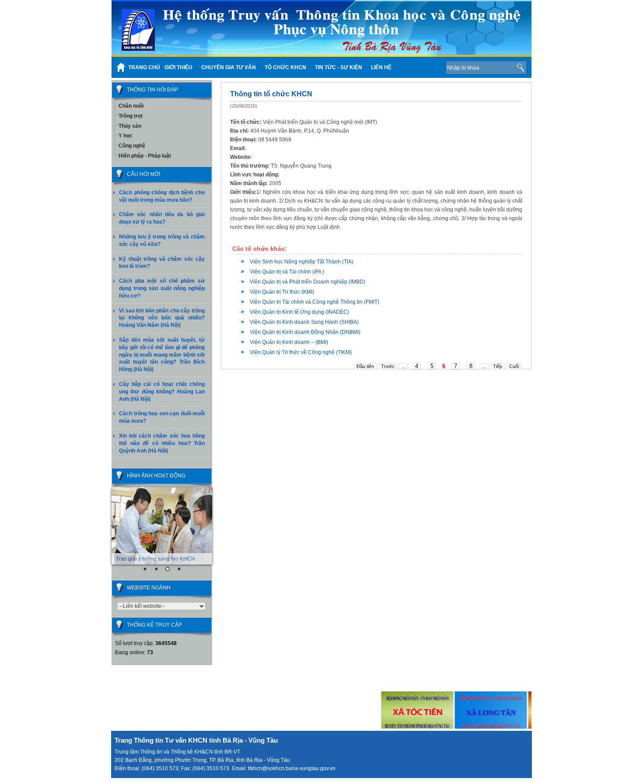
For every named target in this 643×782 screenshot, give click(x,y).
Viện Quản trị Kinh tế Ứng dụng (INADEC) (299, 312)
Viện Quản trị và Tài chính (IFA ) (287, 272)
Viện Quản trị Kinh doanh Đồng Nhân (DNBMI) (305, 332)
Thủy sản (130, 126)
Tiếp (497, 366)
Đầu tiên (365, 366)
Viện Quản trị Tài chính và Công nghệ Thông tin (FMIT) (314, 302)
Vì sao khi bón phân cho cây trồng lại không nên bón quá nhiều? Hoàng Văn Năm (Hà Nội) (162, 318)
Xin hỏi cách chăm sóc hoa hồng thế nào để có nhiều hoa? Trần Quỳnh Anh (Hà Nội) (162, 443)
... (403, 366)
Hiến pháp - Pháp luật (145, 156)
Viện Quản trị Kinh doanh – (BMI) (289, 342)
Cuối (514, 366)
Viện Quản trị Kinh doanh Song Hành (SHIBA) (304, 322)
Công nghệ (132, 146)
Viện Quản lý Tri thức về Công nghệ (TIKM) (301, 352)
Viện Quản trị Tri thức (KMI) (282, 292)
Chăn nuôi (131, 106)
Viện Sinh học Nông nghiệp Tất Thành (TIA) (301, 262)
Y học (126, 136)
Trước (388, 366)
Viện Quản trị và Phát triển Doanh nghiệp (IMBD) (307, 282)
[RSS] (425, 67)
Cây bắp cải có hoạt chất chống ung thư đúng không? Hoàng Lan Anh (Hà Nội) (162, 391)
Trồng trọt (131, 116)
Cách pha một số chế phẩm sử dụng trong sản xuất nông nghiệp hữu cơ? (162, 288)
